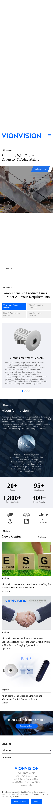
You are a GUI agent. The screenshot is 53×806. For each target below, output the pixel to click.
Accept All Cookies (20, 802)
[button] (22, 391)
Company (6, 757)
